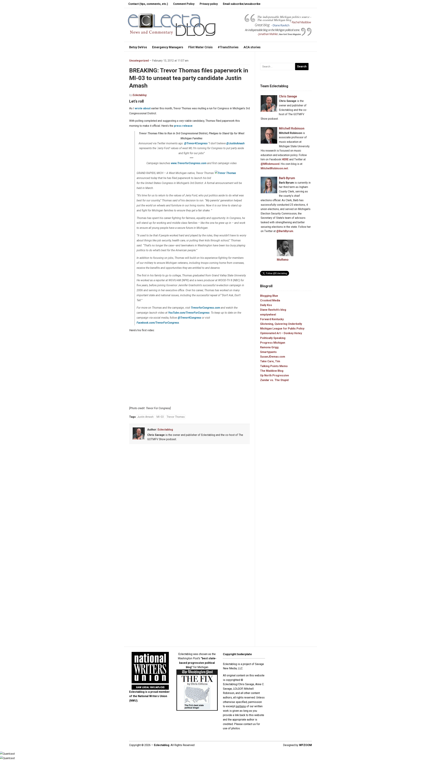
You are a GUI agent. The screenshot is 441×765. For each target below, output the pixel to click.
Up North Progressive (274, 375)
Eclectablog (140, 95)
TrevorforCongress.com (205, 307)
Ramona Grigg (269, 347)
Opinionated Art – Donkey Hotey (281, 333)
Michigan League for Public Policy (282, 328)
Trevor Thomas (176, 416)
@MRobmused (270, 164)
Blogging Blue (269, 295)
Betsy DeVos (138, 47)
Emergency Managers (167, 47)
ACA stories (252, 47)
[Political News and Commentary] (171, 24)
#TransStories (228, 47)
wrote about (143, 108)
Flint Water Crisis (200, 47)
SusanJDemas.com (272, 356)
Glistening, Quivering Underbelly (281, 324)
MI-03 (160, 416)
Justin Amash (145, 416)
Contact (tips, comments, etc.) (148, 4)
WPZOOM (305, 745)
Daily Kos (266, 305)
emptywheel (268, 314)
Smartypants (268, 352)
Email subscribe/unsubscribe (241, 4)
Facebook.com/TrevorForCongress (158, 322)
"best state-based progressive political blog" (197, 663)
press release (183, 125)
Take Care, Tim (270, 361)
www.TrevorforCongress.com (188, 163)
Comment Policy (183, 4)
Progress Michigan (272, 342)
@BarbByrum (284, 231)
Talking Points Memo (274, 366)
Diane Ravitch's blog (273, 309)
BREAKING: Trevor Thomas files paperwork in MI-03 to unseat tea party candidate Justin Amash (188, 78)
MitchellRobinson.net (274, 168)
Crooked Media (270, 300)
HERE (285, 159)
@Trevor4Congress (196, 143)
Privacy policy (209, 4)
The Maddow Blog (271, 370)
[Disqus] (189, 497)
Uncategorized (139, 60)
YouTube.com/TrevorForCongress (188, 312)
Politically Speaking (272, 338)
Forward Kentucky (272, 319)
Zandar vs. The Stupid (274, 380)
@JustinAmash (235, 143)
